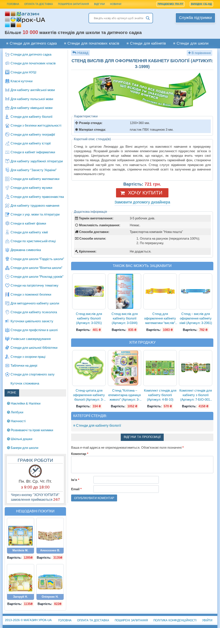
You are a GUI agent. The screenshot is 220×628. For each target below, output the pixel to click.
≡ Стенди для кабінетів (146, 43)
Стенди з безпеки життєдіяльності (36, 125)
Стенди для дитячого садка (31, 54)
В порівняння (201, 53)
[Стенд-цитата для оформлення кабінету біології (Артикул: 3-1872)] (89, 368)
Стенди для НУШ (23, 72)
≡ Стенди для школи (191, 43)
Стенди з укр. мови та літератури (35, 214)
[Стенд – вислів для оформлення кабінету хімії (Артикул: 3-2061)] (196, 291)
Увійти (207, 620)
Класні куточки (21, 81)
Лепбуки (16, 412)
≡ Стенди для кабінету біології (97, 425)
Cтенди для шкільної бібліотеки (34, 347)
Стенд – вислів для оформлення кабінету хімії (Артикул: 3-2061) (195, 318)
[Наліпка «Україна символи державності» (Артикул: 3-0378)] (50, 582)
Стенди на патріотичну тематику (34, 285)
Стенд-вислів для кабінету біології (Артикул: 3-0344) (125, 318)
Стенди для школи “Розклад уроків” (37, 276)
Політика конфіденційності (175, 620)
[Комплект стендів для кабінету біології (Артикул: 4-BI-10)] (160, 368)
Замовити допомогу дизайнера (142, 202)
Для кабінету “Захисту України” (34, 170)
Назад (83, 53)
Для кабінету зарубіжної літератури (37, 161)
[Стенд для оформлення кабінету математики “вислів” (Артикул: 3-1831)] (160, 291)
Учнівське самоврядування (31, 339)
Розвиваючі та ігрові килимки (31, 430)
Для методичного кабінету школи (35, 303)
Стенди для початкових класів (33, 63)
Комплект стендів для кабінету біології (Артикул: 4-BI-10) (160, 395)
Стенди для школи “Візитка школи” (36, 268)
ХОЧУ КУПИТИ (145, 192)
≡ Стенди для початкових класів (91, 43)
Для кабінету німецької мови (31, 108)
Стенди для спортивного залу (33, 374)
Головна (65, 620)
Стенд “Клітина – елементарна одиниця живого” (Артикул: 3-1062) (124, 395)
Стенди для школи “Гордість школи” (37, 259)
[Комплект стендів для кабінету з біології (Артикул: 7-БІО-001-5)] (196, 368)
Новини (115, 4)
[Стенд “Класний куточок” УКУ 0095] (20, 582)
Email (76, 489)
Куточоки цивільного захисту (32, 321)
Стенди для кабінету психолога (34, 312)
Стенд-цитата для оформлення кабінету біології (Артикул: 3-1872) (89, 395)
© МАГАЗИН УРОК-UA (28, 620)
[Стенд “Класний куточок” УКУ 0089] (20, 536)
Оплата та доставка (38, 4)
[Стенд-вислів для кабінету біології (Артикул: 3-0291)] (89, 291)
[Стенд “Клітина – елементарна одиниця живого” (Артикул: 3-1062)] (125, 367)
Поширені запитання (73, 4)
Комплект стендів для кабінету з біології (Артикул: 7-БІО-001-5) (195, 395)
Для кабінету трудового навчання (35, 205)
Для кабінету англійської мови (33, 90)
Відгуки (99, 4)
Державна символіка (26, 250)
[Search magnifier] (148, 18)
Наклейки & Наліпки (25, 403)
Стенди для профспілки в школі (34, 330)
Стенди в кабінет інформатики (33, 152)
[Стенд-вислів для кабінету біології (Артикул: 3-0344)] (124, 291)
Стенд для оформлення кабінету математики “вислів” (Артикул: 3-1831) (160, 318)
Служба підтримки (195, 18)
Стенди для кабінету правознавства (37, 196)
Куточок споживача (25, 383)
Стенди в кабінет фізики (28, 223)
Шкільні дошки (21, 439)
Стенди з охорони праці (28, 356)
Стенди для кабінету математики (35, 179)
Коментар (79, 454)
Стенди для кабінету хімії (29, 232)
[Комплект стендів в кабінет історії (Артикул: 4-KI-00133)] (50, 536)
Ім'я (75, 480)
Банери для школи (24, 448)
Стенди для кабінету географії (33, 134)
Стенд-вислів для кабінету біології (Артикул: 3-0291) (89, 318)
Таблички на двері (24, 365)
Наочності (18, 421)
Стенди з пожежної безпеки (31, 294)
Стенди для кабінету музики (31, 187)
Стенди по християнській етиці (33, 241)
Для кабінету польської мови (32, 99)
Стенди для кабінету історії (31, 143)
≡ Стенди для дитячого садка (31, 43)
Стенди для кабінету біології (31, 116)
